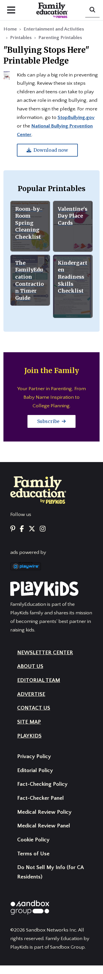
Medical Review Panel (43, 826)
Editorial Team (38, 680)
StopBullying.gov (76, 117)
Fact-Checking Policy (42, 784)
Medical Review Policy (44, 812)
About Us (30, 666)
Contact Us (33, 708)
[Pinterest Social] (12, 529)
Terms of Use (33, 854)
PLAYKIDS (29, 736)
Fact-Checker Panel (40, 798)
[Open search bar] (92, 10)
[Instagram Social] (42, 529)
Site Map (29, 722)
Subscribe (49, 421)
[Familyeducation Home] (38, 489)
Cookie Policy (33, 840)
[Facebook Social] (22, 529)
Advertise (31, 694)
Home (10, 29)
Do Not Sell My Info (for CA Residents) (50, 872)
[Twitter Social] (32, 529)
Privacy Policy (34, 757)
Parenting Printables (60, 38)
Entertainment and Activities (53, 29)
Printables (21, 38)
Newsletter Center (45, 653)
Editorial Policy (35, 770)
